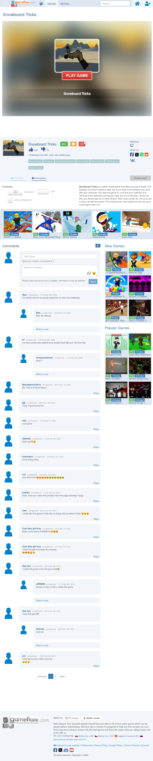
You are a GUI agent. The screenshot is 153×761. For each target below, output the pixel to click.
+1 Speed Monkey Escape (118, 272)
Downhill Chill (98, 236)
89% (64, 144)
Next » (63, 676)
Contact (145, 745)
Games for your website (68, 745)
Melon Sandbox (113, 378)
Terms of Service (132, 745)
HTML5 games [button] (112, 161)
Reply (96, 393)
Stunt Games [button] (83, 161)
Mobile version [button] (93, 717)
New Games (114, 245)
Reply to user (42, 329)
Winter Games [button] (97, 161)
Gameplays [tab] (40, 178)
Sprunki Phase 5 (113, 402)
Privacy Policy (100, 745)
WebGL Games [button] (36, 167)
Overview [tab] (18, 178)
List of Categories (65, 735)
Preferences (87, 745)
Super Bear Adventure (139, 354)
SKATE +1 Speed (12, 236)
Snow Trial (127, 236)
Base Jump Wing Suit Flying (46, 236)
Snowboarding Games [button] (65, 161)
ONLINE (52, 4)
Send (93, 281)
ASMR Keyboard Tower (117, 296)
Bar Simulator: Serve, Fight (119, 320)
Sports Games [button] (35, 161)
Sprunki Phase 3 (137, 402)
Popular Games (117, 327)
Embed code (140, 178)
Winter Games (70, 236)
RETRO (66, 4)
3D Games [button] (48, 161)
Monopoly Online (114, 354)
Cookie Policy (115, 745)
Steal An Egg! (135, 272)
